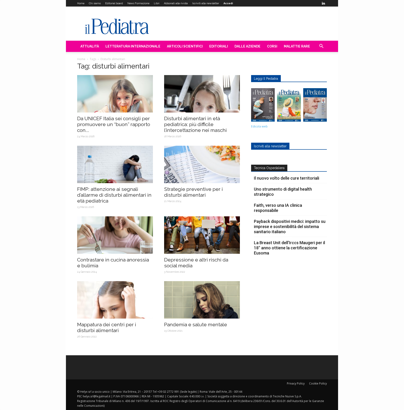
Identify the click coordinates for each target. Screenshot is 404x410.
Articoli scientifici (185, 46)
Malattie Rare (297, 46)
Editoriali (218, 46)
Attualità (89, 46)
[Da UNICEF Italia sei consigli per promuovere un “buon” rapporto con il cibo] (115, 93)
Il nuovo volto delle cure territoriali (287, 178)
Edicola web (259, 126)
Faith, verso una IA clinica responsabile (278, 208)
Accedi (228, 3)
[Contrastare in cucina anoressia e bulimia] (115, 235)
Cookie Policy (318, 383)
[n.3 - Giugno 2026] (263, 106)
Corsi (272, 46)
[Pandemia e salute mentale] (202, 300)
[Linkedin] (323, 3)
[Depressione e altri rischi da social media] (202, 235)
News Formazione (138, 3)
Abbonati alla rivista (176, 3)
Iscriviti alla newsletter (205, 3)
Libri (156, 3)
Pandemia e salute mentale (195, 324)
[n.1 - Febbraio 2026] (315, 106)
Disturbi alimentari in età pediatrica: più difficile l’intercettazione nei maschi (195, 124)
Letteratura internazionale (132, 46)
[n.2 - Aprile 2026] (289, 106)
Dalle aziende (247, 46)
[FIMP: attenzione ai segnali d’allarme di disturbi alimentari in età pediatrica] (115, 164)
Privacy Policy (296, 383)
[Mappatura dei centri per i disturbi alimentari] (115, 300)
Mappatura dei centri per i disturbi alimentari (106, 327)
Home (80, 3)
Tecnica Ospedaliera (269, 168)
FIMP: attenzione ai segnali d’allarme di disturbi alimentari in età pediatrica (114, 195)
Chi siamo (95, 3)
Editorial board (114, 3)
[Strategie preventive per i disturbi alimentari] (202, 164)
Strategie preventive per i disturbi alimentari (193, 192)
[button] (321, 46)
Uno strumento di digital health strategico (283, 192)
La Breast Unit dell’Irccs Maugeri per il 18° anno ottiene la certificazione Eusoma (289, 247)
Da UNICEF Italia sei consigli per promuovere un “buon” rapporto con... (113, 124)
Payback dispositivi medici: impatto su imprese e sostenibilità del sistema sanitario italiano (289, 226)
